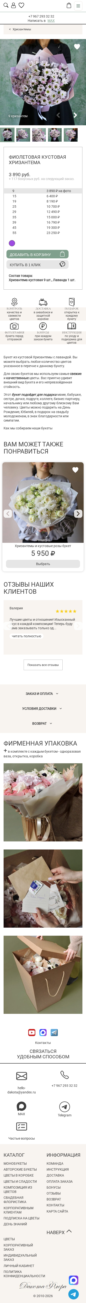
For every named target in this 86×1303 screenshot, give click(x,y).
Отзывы (54, 1193)
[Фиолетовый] (12, 243)
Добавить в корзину (30, 255)
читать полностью (26, 636)
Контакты (43, 1043)
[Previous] (8, 513)
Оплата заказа (60, 1181)
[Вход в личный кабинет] (13, 7)
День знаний (15, 1224)
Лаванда (64, 280)
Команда (55, 1163)
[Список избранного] (21, 7)
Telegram (64, 1115)
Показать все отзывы (43, 665)
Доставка (55, 1175)
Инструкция (58, 1169)
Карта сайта (57, 1211)
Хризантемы (22, 29)
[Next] (78, 513)
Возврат (54, 1199)
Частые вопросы (21, 1138)
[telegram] (73, 1294)
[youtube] (32, 1038)
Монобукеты (15, 1163)
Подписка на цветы (21, 1218)
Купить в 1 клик (25, 265)
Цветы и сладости (20, 1181)
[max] (73, 1280)
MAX (51, 20)
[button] (58, 115)
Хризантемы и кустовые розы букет (43, 546)
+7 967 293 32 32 (41, 16)
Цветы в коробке (19, 1175)
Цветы (9, 1239)
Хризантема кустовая (31, 280)
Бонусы (54, 1187)
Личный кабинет (19, 1266)
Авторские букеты (20, 1169)
